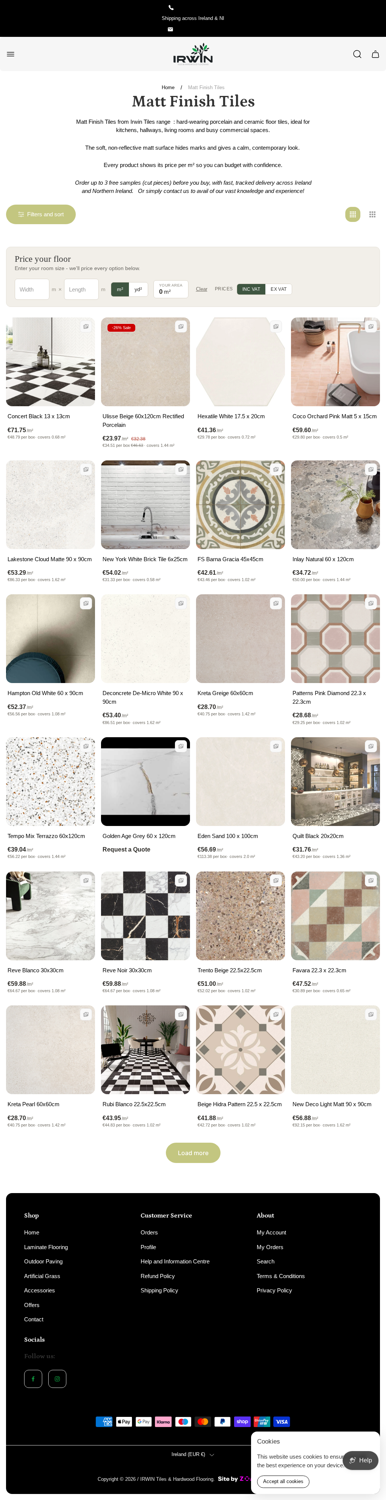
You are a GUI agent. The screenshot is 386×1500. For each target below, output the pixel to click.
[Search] (357, 54)
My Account (271, 1232)
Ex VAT (278, 289)
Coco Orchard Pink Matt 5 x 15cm (335, 416)
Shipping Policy (159, 1290)
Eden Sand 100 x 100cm (228, 836)
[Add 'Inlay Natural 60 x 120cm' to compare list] (371, 469)
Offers (32, 1305)
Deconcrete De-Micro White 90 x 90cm (143, 697)
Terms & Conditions (281, 1276)
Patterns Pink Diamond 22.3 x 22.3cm (329, 697)
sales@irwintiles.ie (198, 29)
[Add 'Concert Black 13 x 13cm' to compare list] (86, 326)
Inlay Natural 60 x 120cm (323, 559)
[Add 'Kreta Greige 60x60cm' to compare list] (276, 603)
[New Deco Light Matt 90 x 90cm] (335, 1049)
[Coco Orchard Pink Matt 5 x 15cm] (335, 361)
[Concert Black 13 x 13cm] (50, 361)
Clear (201, 289)
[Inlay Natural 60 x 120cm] (335, 504)
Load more (193, 1153)
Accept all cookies (283, 1481)
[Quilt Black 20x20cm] (335, 781)
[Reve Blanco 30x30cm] (50, 915)
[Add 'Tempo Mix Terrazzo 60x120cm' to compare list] (86, 746)
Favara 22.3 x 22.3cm (319, 970)
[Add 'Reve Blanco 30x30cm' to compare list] (86, 880)
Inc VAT (251, 289)
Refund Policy (158, 1276)
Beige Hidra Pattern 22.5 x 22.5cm (240, 1104)
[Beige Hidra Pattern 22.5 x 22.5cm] (240, 1049)
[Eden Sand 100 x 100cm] (240, 781)
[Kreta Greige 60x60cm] (240, 638)
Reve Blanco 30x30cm (36, 970)
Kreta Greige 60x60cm (225, 693)
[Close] (369, 1442)
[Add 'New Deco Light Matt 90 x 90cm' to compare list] (371, 1014)
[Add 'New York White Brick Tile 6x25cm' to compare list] (181, 469)
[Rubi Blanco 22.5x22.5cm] (145, 1049)
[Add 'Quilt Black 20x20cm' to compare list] (371, 746)
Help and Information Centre (175, 1261)
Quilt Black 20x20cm (318, 836)
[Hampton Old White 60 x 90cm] (50, 638)
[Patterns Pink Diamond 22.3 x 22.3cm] (335, 638)
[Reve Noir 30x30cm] (145, 915)
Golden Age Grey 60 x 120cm (139, 836)
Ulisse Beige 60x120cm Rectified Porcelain (143, 420)
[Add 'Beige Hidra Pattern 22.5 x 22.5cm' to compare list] (276, 1014)
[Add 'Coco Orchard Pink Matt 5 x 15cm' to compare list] (371, 326)
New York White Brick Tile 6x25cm (145, 559)
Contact (33, 1319)
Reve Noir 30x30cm (127, 970)
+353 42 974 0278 (198, 7)
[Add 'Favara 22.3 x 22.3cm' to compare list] (371, 880)
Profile (148, 1247)
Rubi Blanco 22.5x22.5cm (134, 1104)
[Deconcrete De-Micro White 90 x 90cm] (145, 638)
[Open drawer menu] (10, 54)
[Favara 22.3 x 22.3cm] (335, 915)
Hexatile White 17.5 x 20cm (231, 416)
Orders (149, 1232)
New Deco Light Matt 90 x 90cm (332, 1104)
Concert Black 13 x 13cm (39, 416)
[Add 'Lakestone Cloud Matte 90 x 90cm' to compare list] (86, 469)
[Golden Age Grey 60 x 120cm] (145, 781)
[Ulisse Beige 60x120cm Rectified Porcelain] (145, 361)
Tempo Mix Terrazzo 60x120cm (46, 836)
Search (265, 1261)
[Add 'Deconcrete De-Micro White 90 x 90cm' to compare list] (181, 603)
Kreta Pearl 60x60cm (34, 1104)
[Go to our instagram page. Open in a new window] (57, 1379)
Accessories (39, 1290)
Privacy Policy (274, 1290)
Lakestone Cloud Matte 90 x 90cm (50, 559)
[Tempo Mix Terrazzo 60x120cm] (50, 781)
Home (168, 87)
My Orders (270, 1247)
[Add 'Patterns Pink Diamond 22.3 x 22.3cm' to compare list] (371, 603)
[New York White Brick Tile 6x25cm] (145, 504)
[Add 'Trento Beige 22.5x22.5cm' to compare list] (276, 880)
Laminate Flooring (46, 1247)
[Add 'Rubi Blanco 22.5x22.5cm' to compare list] (181, 1014)
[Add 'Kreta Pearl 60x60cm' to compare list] (86, 1014)
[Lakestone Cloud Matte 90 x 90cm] (50, 504)
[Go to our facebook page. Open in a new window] (33, 1379)
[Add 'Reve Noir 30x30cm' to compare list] (181, 880)
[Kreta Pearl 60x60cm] (50, 1049)
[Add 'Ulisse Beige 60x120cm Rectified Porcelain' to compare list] (181, 326)
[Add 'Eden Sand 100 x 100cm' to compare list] (276, 746)
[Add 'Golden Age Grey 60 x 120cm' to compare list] (181, 746)
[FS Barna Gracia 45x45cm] (240, 504)
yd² (138, 289)
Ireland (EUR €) (188, 1454)
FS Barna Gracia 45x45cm (230, 559)
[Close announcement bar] (375, 18)
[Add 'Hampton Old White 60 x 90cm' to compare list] (86, 603)
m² (120, 289)
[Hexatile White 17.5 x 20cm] (240, 361)
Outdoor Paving (43, 1261)
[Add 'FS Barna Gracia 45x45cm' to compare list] (276, 469)
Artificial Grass (42, 1276)
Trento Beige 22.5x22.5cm (230, 970)
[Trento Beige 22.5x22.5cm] (240, 915)
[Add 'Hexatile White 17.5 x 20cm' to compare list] (276, 326)
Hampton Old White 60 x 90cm (45, 693)
